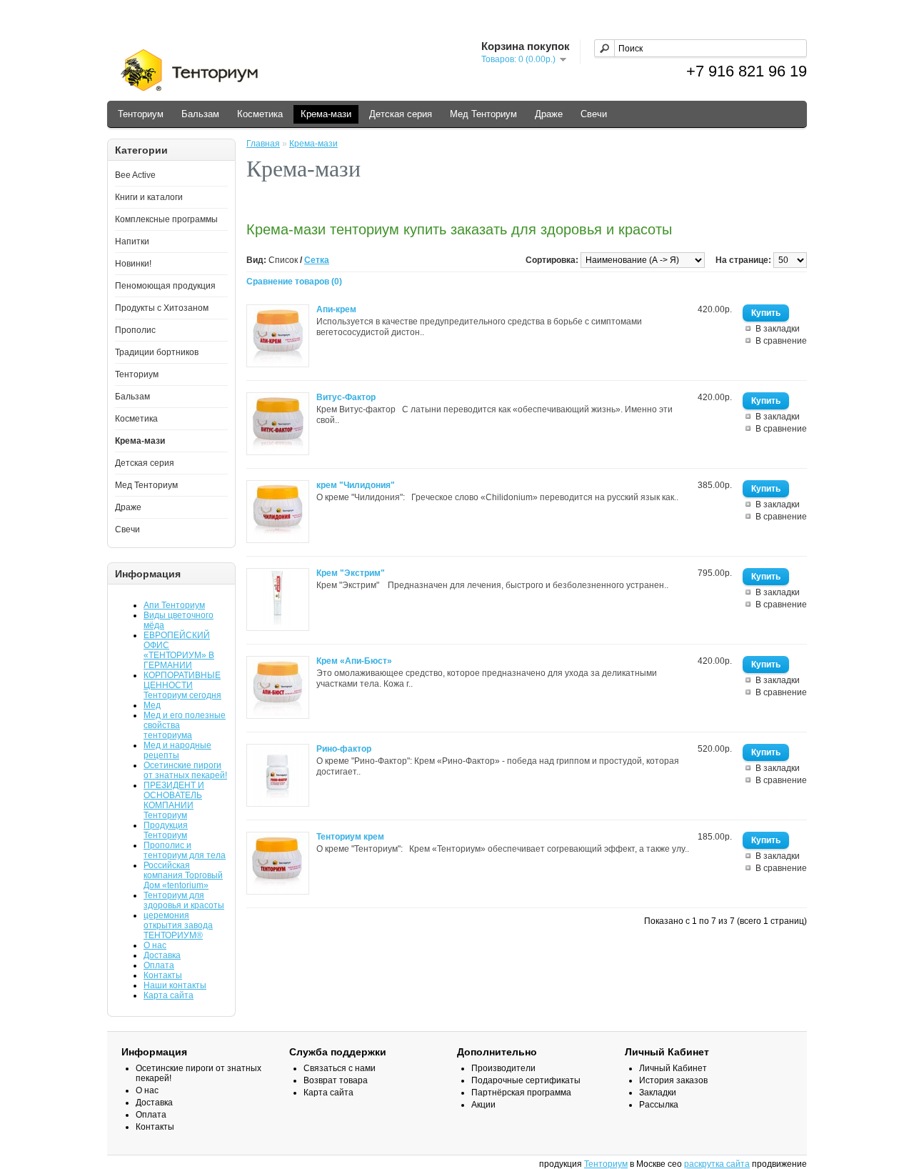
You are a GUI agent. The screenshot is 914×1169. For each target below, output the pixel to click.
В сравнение (781, 341)
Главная (263, 144)
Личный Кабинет (673, 1068)
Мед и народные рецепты (177, 750)
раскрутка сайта (717, 1164)
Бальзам (200, 114)
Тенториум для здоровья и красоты (184, 900)
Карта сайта (169, 995)
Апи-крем (336, 309)
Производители (503, 1068)
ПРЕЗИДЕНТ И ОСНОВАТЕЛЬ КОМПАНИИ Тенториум (174, 800)
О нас (155, 945)
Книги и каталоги (149, 197)
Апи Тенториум (174, 605)
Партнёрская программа (521, 1093)
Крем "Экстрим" (350, 573)
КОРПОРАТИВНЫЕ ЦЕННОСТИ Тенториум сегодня (182, 685)
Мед (152, 705)
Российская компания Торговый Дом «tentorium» (183, 875)
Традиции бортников (157, 352)
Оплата (159, 965)
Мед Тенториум (483, 114)
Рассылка (658, 1105)
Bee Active (135, 175)
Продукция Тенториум (166, 830)
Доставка (162, 955)
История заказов (673, 1080)
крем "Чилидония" (355, 485)
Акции (483, 1105)
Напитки (132, 242)
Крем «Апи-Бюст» (354, 661)
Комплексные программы (166, 219)
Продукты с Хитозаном (162, 308)
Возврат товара (335, 1080)
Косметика (260, 114)
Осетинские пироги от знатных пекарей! (185, 770)
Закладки (657, 1093)
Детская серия (400, 114)
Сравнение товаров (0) (294, 282)
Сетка (316, 260)
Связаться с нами (339, 1068)
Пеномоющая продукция (165, 286)
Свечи (594, 114)
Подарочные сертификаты (526, 1080)
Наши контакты (175, 985)
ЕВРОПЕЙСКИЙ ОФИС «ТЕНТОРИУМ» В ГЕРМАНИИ (179, 650)
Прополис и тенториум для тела (185, 850)
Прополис (135, 330)
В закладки (777, 329)
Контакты (163, 975)
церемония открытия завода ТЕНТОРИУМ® (178, 925)
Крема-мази (326, 114)
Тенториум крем (350, 837)
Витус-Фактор (346, 397)
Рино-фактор (343, 749)
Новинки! (133, 264)
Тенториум (141, 114)
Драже (549, 114)
